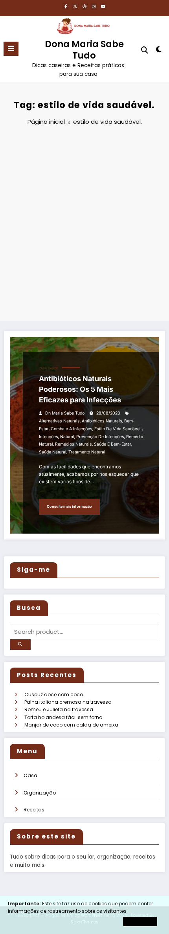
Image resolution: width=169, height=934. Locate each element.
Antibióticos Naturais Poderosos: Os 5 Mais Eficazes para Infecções (80, 389)
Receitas (34, 809)
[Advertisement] (84, 224)
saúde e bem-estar (112, 444)
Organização (40, 792)
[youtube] (103, 6)
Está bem (140, 921)
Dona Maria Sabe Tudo (84, 50)
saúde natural (52, 452)
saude (53, 368)
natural (67, 436)
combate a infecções (71, 428)
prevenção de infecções (100, 436)
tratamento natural (86, 452)
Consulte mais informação (69, 506)
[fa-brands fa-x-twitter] (75, 6)
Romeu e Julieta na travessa (58, 709)
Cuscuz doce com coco (53, 694)
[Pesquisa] (144, 50)
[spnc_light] (159, 51)
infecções (48, 436)
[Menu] (11, 49)
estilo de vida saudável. (118, 428)
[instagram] (93, 6)
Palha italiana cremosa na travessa (68, 702)
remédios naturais (73, 444)
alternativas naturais (59, 421)
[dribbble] (84, 6)
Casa (43, 368)
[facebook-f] (65, 6)
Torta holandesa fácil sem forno (63, 717)
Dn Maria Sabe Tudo (64, 413)
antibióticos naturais (102, 421)
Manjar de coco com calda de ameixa (71, 724)
